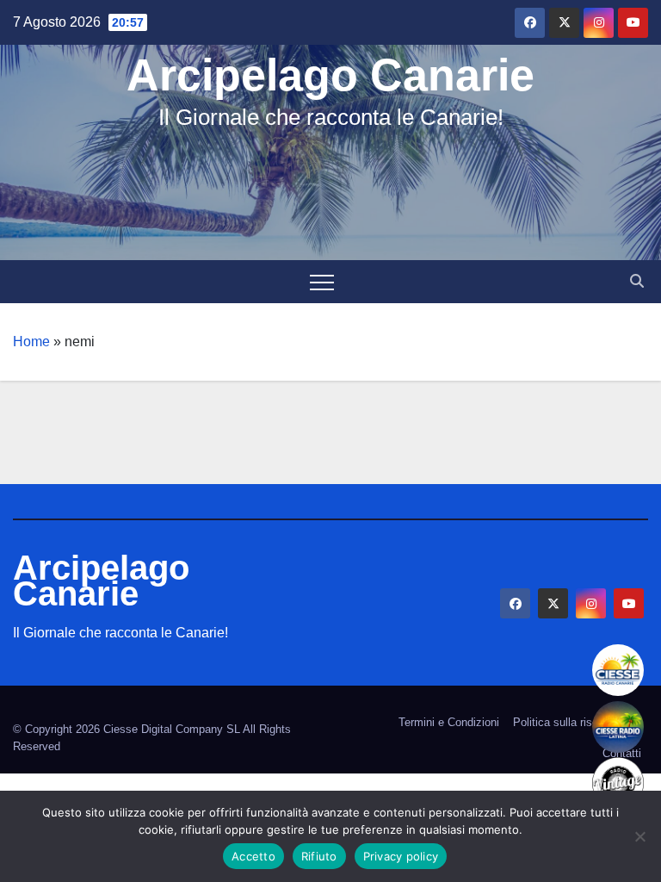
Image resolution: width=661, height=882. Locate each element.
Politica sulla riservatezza (577, 722)
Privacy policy (401, 856)
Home (31, 341)
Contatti (621, 753)
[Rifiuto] (639, 836)
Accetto (253, 856)
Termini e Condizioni (448, 722)
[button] (637, 281)
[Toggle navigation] (322, 281)
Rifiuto (319, 856)
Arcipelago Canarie (330, 75)
